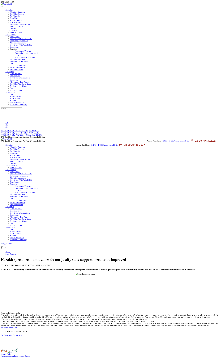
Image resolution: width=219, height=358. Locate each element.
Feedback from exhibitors (19, 61)
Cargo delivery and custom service (27, 53)
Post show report (16, 22)
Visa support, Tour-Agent (24, 51)
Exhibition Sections (17, 14)
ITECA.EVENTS (16, 90)
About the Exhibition (17, 12)
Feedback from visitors (18, 86)
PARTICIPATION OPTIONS (21, 39)
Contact (13, 28)
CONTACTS (34, 133)
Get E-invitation (16, 74)
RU (6, 125)
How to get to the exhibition (20, 24)
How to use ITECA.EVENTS (21, 45)
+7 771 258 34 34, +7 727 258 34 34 (14, 131)
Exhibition (9, 10)
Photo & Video (15, 98)
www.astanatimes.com (9, 327)
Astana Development (17, 68)
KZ (6, 123)
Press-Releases (15, 96)
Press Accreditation (17, 103)
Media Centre (10, 92)
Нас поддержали (7, 356)
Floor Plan (14, 18)
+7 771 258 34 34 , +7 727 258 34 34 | (15, 133)
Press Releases (10, 254)
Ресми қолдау (19, 356)
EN (6, 127)
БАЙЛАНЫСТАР (35, 135)
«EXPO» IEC (167, 141)
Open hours (14, 47)
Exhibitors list (15, 16)
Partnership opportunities (19, 41)
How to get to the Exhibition (25, 57)
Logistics (13, 184)
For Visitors (9, 72)
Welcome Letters (16, 20)
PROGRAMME (11, 30)
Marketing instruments (18, 43)
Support (13, 100)
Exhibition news (20, 65)
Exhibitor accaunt (16, 70)
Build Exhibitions (16, 26)
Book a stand (15, 37)
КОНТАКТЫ (34, 131)
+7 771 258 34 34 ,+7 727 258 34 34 (14, 135)
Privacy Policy (6, 354)
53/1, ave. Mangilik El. (180, 141)
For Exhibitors (10, 35)
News (12, 63)
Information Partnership (18, 105)
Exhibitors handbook (17, 59)
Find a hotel (19, 55)
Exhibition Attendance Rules (20, 84)
